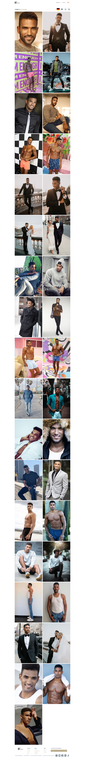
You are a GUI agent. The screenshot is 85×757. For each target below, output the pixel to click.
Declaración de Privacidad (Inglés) (48, 755)
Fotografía (36, 752)
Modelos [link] (58, 2)
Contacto (45, 752)
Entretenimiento (37, 750)
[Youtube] (59, 756)
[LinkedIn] (65, 756)
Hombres (28, 750)
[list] (58, 2)
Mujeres (28, 749)
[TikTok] (68, 756)
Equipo (45, 750)
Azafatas (36, 753)
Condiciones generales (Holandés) (35, 755)
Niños (28, 752)
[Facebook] (62, 756)
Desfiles (36, 749)
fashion (24, 9)
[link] (69, 2)
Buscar (28, 753)
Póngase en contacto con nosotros (59, 750)
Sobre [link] (63, 2)
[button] (62, 9)
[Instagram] (57, 756)
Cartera (45, 749)
